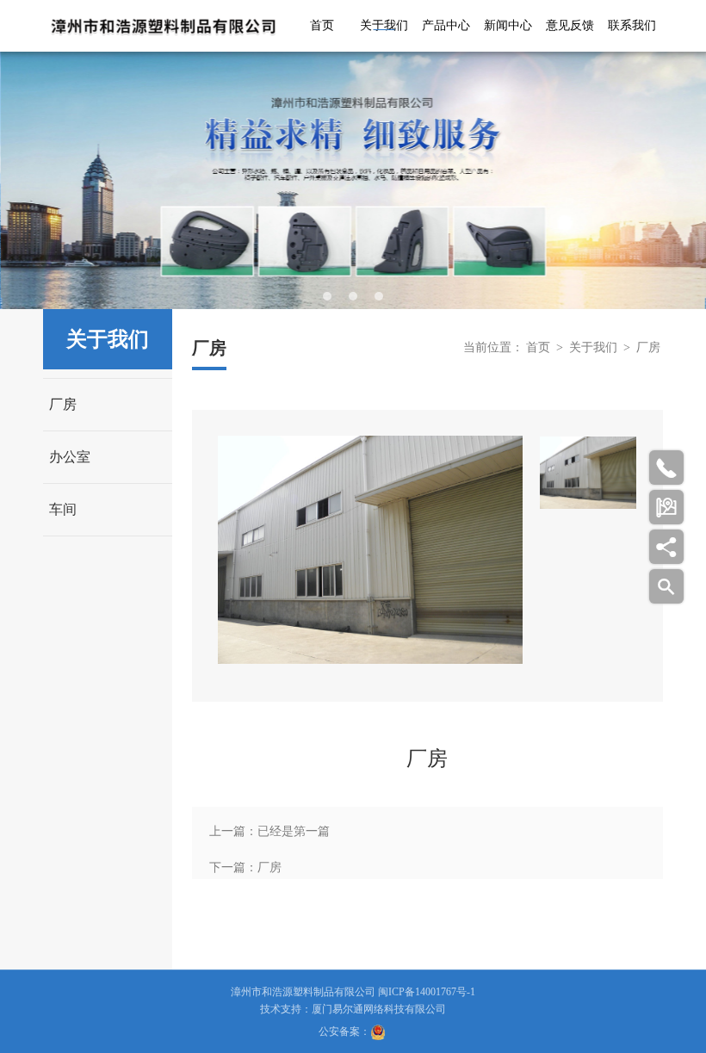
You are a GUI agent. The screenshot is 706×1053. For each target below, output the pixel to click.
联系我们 (632, 25)
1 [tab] (327, 296)
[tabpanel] (353, 180)
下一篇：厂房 (245, 867)
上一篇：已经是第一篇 (269, 831)
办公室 (69, 456)
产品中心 (446, 25)
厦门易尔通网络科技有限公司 (379, 1009)
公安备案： (344, 1031)
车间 (63, 509)
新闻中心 (508, 25)
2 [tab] (353, 296)
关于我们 (384, 25)
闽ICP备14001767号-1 (426, 992)
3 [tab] (379, 296)
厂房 (63, 404)
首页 (322, 25)
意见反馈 (570, 25)
